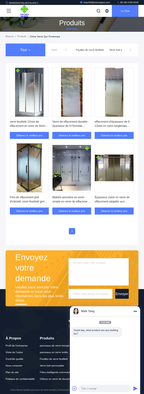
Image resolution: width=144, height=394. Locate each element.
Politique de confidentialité (20, 379)
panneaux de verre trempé (55, 345)
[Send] (135, 388)
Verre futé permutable (121, 49)
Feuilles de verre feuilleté (90, 49)
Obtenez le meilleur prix (29, 135)
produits (21, 36)
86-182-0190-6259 (129, 2)
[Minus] (135, 311)
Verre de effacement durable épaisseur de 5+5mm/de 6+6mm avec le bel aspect (69, 126)
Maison (10, 36)
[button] (66, 50)
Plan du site (12, 372)
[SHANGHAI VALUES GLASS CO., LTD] (24, 11)
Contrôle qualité (14, 359)
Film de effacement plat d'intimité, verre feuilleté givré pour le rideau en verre (28, 201)
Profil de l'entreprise (17, 345)
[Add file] (74, 388)
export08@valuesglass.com (96, 2)
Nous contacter (14, 365)
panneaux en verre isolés (54, 352)
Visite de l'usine (14, 352)
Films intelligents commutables (57, 372)
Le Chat (125, 10)
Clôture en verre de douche (55, 379)
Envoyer (122, 294)
